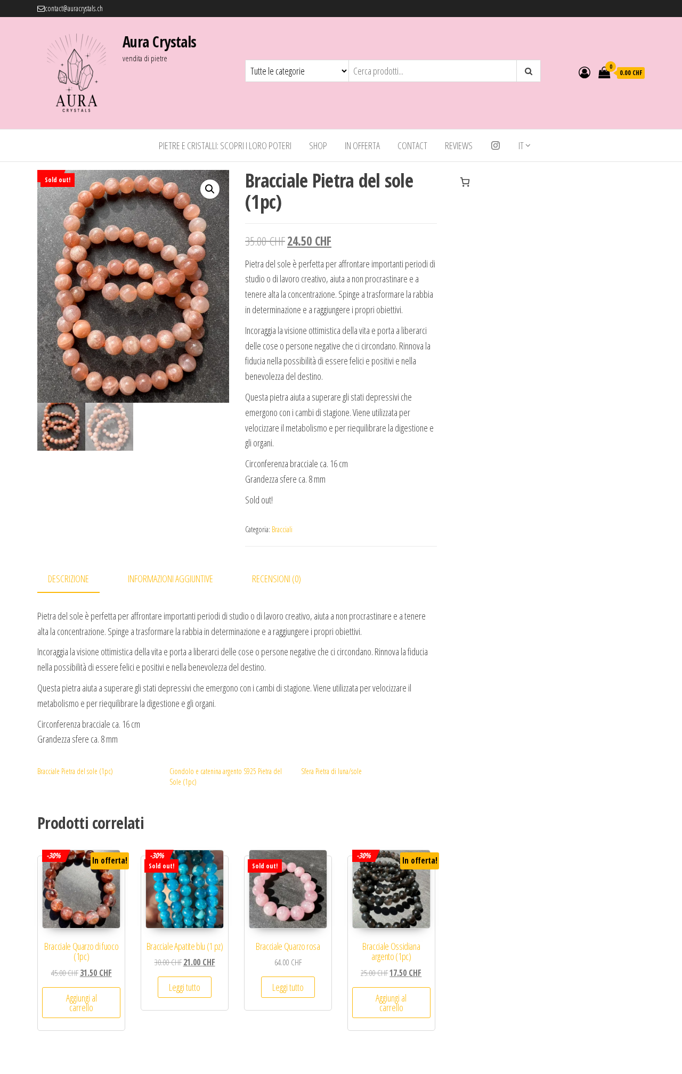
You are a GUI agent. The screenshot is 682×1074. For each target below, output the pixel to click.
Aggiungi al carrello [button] (81, 1002)
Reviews (459, 145)
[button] (210, 189)
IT (521, 145)
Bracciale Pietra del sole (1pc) (75, 771)
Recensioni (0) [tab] (276, 578)
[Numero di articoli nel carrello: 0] (465, 182)
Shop (318, 145)
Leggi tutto (184, 987)
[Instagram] (495, 145)
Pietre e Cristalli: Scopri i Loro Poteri (225, 145)
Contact (412, 145)
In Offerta (362, 145)
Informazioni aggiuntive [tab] (170, 578)
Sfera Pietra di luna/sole (331, 771)
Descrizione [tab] (68, 578)
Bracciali (282, 529)
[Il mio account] (584, 72)
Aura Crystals (160, 41)
